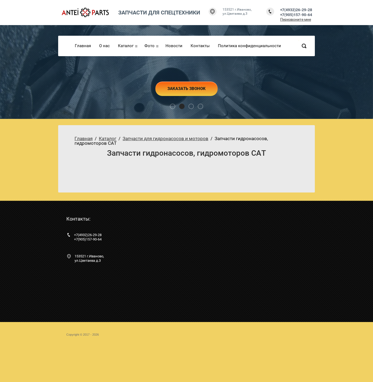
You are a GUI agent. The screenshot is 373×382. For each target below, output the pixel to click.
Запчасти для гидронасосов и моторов (165, 138)
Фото (149, 45)
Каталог (126, 45)
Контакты (200, 45)
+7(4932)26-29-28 (296, 10)
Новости (173, 45)
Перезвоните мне (295, 19)
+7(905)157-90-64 (296, 15)
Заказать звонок (186, 88)
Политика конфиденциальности (249, 45)
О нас (104, 45)
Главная (83, 45)
